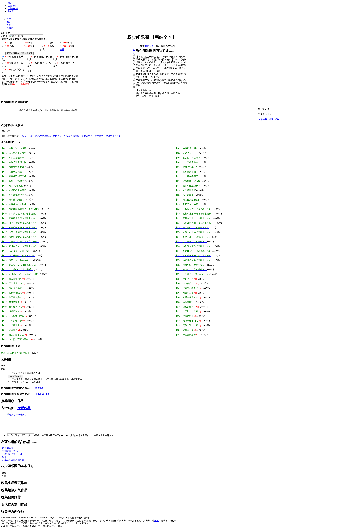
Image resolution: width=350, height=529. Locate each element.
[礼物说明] (263, 119)
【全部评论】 (42, 394)
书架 (9, 22)
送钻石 (60, 110)
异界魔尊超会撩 (71, 136)
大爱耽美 (24, 408)
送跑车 (67, 110)
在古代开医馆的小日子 (13, 454)
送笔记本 (44, 110)
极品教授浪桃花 (43, 136)
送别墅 (74, 110)
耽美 (10, 3)
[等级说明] (274, 119)
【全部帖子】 (40, 388)
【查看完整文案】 (145, 90)
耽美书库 (12, 6)
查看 (62, 49)
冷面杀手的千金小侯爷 (92, 136)
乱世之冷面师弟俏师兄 (13, 459)
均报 (156, 520)
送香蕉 (36, 110)
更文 (9, 19)
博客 (9, 25)
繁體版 (10, 28)
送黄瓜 (22, 110)
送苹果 (29, 110)
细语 (4, 457)
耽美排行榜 (13, 8)
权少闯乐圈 (27, 136)
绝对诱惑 (57, 136)
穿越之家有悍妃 (113, 136)
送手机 (52, 110)
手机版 (11, 11)
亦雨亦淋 (149, 46)
